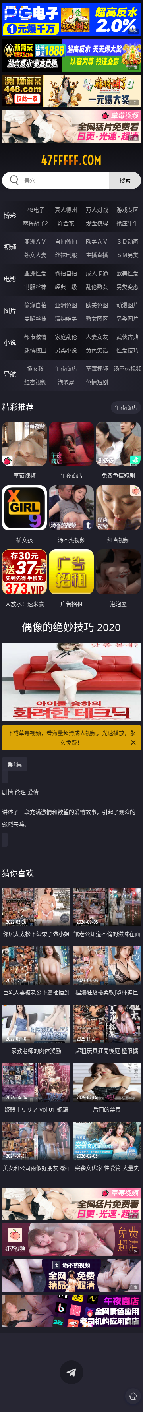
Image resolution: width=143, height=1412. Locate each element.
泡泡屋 (66, 382)
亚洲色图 (66, 305)
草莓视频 (97, 368)
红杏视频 (35, 382)
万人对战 (97, 209)
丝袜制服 (66, 255)
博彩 (10, 215)
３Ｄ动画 (127, 241)
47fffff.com (71, 160)
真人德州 (66, 209)
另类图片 (127, 318)
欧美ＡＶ (97, 241)
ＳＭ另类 (127, 255)
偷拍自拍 (66, 273)
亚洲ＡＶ (35, 241)
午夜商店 (66, 368)
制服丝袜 (35, 286)
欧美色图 (97, 305)
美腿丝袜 (35, 318)
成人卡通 (97, 273)
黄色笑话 (97, 350)
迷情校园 (35, 350)
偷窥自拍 (35, 305)
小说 (10, 342)
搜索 (125, 180)
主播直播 (97, 255)
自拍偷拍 (66, 241)
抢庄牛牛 (127, 223)
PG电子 (35, 209)
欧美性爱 (127, 273)
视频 (10, 247)
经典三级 (66, 286)
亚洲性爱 (35, 273)
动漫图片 (127, 305)
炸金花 (66, 223)
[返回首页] (133, 1396)
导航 (10, 374)
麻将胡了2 (35, 223)
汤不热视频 (127, 368)
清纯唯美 (66, 318)
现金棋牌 (97, 223)
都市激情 (35, 336)
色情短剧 (97, 382)
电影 (10, 279)
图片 (10, 310)
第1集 (15, 764)
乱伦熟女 (97, 286)
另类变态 (127, 286)
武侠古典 (127, 336)
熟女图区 (97, 318)
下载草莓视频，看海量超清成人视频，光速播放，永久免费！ (71, 737)
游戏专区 (127, 209)
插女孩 (35, 368)
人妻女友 (97, 336)
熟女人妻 (35, 255)
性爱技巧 (127, 350)
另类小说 (66, 350)
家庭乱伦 (66, 336)
